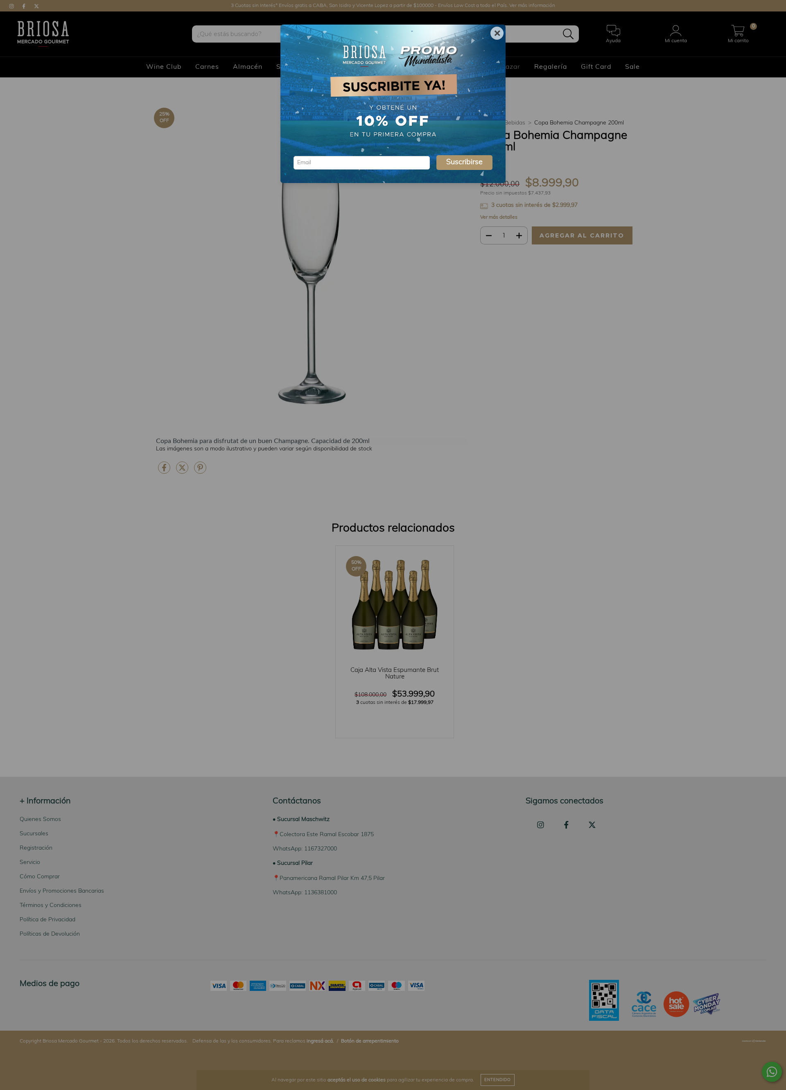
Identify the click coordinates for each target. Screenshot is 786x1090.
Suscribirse (464, 162)
